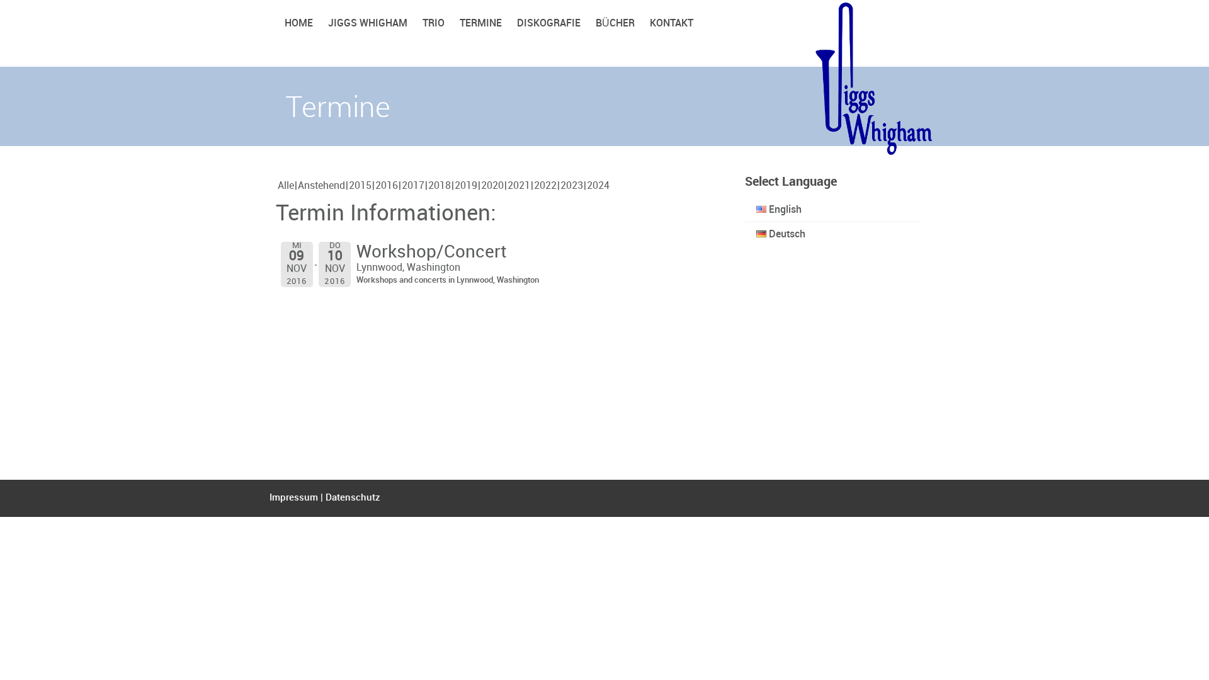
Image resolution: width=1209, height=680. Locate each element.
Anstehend (321, 186)
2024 (598, 186)
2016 (386, 186)
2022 (545, 186)
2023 (571, 186)
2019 (466, 186)
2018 (439, 186)
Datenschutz (353, 498)
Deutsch (785, 234)
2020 (492, 186)
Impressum (294, 498)
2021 (519, 186)
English (784, 210)
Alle (286, 186)
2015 (360, 186)
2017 (413, 186)
